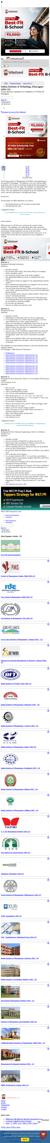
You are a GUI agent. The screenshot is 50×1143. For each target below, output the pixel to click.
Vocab (39, 1119)
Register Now (25, 425)
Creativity (9, 517)
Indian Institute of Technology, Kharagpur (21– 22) (22, 366)
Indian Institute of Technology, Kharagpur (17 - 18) (22, 369)
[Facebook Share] (3, 104)
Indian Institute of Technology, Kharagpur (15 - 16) (22, 371)
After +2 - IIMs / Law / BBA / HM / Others (22, 1123)
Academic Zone (11, 1121)
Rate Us (4, 100)
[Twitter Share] (5, 104)
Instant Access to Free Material (14, 112)
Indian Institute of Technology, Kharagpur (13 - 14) (22, 373)
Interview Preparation (12, 515)
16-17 (27, 176)
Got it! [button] (25, 1139)
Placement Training (15, 83)
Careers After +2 (27, 83)
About (3, 1103)
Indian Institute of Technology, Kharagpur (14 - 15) (22, 360)
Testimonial (5, 1105)
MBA (6, 83)
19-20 (27, 170)
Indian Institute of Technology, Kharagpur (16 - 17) (22, 358)
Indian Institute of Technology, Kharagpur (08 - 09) (22, 362)
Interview (23, 1119)
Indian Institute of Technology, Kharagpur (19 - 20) (22, 368)
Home (3, 1101)
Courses (4, 1107)
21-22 (27, 166)
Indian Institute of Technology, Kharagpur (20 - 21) (22, 355)
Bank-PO (13, 1119)
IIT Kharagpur (10, 353)
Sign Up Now (25, 214)
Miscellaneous (32, 1119)
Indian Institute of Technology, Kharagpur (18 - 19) (22, 357)
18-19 (27, 172)
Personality (9, 522)
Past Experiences (11, 520)
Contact (4, 1109)
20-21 (27, 168)
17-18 (27, 174)
